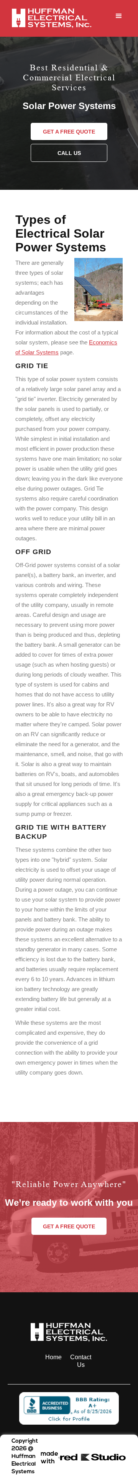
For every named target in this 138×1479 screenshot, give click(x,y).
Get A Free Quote (69, 132)
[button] (118, 18)
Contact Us (80, 1361)
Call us (69, 153)
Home (53, 1357)
